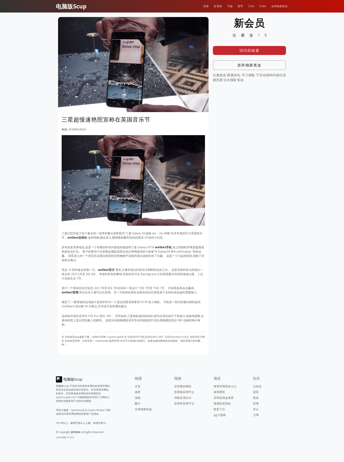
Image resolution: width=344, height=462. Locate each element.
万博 (256, 415)
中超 (230, 6)
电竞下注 (219, 409)
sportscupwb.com (66, 397)
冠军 (256, 392)
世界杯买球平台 (184, 392)
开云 (256, 409)
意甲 (240, 6)
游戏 (137, 398)
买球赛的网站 (182, 386)
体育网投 (219, 392)
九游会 (257, 386)
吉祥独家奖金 (279, 6)
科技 (64, 129)
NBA (262, 6)
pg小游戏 (220, 415)
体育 (206, 6)
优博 (256, 403)
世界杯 (218, 6)
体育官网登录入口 (225, 386)
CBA (251, 6)
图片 (137, 403)
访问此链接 (249, 50)
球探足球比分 (182, 398)
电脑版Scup (71, 6)
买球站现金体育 (224, 398)
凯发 (256, 398)
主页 (137, 386)
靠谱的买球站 (222, 403)
